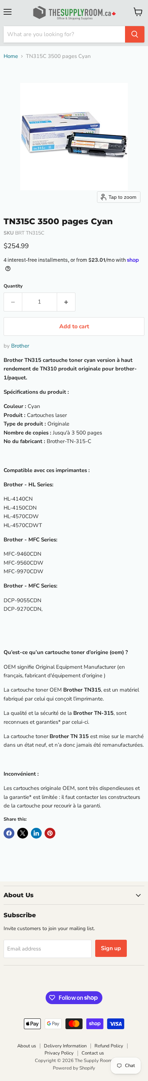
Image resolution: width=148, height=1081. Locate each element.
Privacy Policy (59, 1053)
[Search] (134, 34)
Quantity (13, 286)
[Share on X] (22, 833)
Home (11, 56)
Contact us (93, 1053)
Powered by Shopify (74, 1068)
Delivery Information (65, 1046)
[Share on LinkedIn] (36, 833)
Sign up (111, 948)
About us (26, 1046)
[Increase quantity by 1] (66, 302)
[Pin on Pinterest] (50, 833)
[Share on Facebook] (9, 833)
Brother (20, 345)
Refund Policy (108, 1046)
